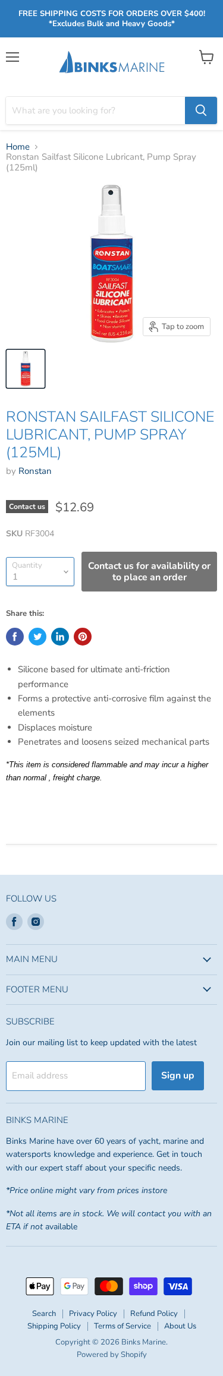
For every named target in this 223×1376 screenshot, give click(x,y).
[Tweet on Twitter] (37, 637)
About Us (180, 1326)
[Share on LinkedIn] (60, 637)
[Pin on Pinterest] (83, 637)
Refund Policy (154, 1313)
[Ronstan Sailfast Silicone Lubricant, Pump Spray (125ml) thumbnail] (26, 369)
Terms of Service (122, 1326)
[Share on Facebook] (15, 637)
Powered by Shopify (112, 1354)
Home (18, 147)
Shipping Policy (54, 1326)
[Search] (201, 110)
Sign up (177, 1075)
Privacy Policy (93, 1313)
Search (44, 1313)
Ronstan (35, 471)
